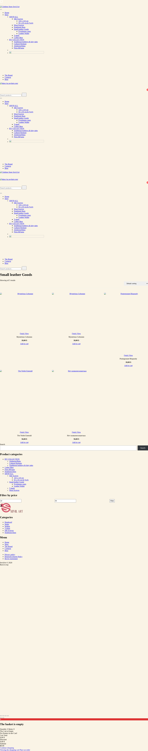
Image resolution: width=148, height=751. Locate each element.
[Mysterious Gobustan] (24, 312)
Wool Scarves (19, 25)
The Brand (8, 75)
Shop (6, 15)
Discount (3, 739)
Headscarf (8, 522)
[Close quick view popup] (1, 5)
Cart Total (3, 735)
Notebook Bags (19, 27)
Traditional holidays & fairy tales (26, 42)
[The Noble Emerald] (24, 400)
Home (7, 13)
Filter (112, 501)
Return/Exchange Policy (13, 557)
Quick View (24, 334)
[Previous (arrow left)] (1, 717)
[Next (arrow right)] (3, 717)
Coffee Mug (18, 38)
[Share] (5, 715)
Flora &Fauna (19, 48)
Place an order (25, 750)
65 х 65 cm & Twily (25, 23)
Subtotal (3, 744)
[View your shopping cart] (1, 92)
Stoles (7, 524)
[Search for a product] (2, 88)
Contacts (8, 77)
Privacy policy (10, 555)
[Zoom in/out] (1, 715)
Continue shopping (7, 748)
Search (2, 444)
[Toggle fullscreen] (3, 715)
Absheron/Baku (19, 46)
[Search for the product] (24, 95)
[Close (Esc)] (8, 715)
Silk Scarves (18, 19)
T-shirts (16, 36)
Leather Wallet (23, 33)
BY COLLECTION (16, 40)
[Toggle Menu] (1, 9)
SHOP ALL (13, 17)
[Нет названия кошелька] (76, 400)
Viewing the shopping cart (10, 750)
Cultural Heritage (20, 44)
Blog (6, 79)
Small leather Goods (21, 29)
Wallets (7, 526)
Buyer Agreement (11, 559)
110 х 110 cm (23, 21)
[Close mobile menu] (1, 191)
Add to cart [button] (24, 344)
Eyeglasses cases (24, 31)
